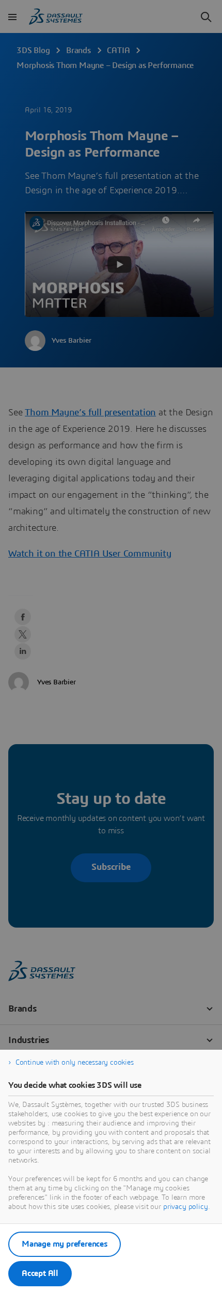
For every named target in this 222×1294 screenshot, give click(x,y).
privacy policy (185, 1207)
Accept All (40, 1273)
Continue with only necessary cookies (74, 1062)
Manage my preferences (64, 1244)
